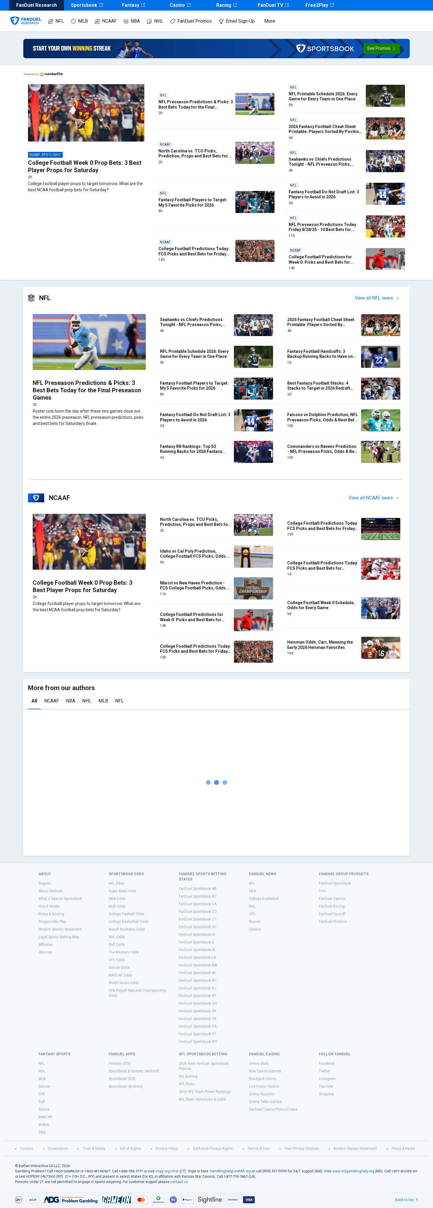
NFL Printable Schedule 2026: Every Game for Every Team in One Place (323, 97)
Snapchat (326, 1094)
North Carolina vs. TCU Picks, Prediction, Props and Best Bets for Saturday (193, 156)
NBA (135, 21)
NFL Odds (116, 883)
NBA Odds (117, 899)
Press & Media (403, 1148)
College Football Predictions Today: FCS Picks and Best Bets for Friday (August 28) (193, 253)
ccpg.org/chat (167, 1171)
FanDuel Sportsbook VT (197, 1034)
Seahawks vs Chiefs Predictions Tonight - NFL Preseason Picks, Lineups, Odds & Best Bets (320, 164)
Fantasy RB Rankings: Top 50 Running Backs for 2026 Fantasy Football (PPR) (191, 451)
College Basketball (264, 899)
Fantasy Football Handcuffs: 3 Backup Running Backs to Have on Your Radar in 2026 (320, 356)
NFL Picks (186, 1084)
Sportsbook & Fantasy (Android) (134, 1071)
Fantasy (130, 5)
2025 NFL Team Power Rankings (205, 1092)
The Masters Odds (124, 952)
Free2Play (316, 5)
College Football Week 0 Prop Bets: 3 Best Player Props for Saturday (84, 166)
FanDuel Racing (332, 906)
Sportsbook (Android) (126, 1086)
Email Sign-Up (240, 21)
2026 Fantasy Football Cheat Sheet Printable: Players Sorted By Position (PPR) (325, 131)
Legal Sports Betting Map (59, 937)
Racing (223, 5)
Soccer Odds (119, 968)
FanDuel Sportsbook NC (197, 980)
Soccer (254, 922)
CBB (42, 1132)
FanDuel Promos (194, 21)
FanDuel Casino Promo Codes (273, 1109)
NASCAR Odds (120, 975)
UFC (252, 914)
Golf (42, 1102)
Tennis (44, 1109)
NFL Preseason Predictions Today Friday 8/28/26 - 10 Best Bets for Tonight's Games (322, 229)
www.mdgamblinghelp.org (353, 1171)
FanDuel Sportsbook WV (198, 1042)
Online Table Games (265, 1102)
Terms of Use (259, 1148)
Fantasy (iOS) (119, 1063)
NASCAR (45, 1117)
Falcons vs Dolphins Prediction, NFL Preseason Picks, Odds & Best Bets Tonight (322, 419)
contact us (179, 1182)
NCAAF (109, 21)
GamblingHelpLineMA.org (230, 1171)
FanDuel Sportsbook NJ (197, 988)
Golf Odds (117, 945)
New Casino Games (265, 1071)
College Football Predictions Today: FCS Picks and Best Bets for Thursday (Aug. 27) (322, 568)
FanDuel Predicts (333, 922)
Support (45, 883)
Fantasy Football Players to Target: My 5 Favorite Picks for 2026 (192, 202)
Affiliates (46, 945)
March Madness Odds (127, 929)
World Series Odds (124, 983)
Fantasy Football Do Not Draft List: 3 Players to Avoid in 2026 (324, 195)
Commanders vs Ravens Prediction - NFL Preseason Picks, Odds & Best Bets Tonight (322, 451)
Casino (177, 5)
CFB (42, 1094)
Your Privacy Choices (302, 1148)
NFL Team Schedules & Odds (202, 1099)
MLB (83, 21)
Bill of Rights (130, 1148)
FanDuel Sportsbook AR (197, 889)
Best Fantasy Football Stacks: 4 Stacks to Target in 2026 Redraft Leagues (318, 388)
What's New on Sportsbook (60, 899)
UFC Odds (117, 960)
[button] (381, 48)
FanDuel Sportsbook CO (198, 912)
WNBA (44, 1125)
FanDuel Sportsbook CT (197, 919)
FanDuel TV (270, 5)
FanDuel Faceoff (332, 914)
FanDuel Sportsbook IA (197, 935)
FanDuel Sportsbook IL (196, 942)
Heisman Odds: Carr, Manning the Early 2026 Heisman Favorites (320, 645)
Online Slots (259, 1063)
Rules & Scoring (51, 914)
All (34, 701)
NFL (59, 21)
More (269, 21)
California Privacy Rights (213, 1148)
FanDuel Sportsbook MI (197, 973)
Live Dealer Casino (264, 1086)
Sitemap (45, 952)
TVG (322, 891)
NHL (158, 21)
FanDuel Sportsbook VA (197, 1026)
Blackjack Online (262, 1079)
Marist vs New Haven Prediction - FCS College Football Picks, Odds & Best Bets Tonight (195, 588)
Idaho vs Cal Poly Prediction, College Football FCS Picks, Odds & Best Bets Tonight (195, 556)
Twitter (324, 1071)
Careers (26, 1148)
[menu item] (25, 15)
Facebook (327, 1063)
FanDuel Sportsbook (335, 883)
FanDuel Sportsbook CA (197, 904)
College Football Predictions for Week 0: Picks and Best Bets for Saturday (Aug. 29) (320, 262)
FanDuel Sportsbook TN (197, 1019)
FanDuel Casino (332, 899)
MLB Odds (117, 906)
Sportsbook (84, 5)
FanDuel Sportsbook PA (197, 1011)
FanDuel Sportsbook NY (197, 996)
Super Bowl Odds (122, 891)
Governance (58, 1148)
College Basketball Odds (129, 922)
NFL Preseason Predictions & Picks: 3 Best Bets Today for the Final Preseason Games (195, 106)
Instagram (327, 1079)
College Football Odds (126, 914)
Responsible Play (52, 922)
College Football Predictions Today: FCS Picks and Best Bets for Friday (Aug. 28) (322, 528)
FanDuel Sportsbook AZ (197, 896)
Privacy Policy (167, 1148)
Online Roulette (261, 1094)
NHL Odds (117, 937)
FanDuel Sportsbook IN (197, 950)
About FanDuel (50, 891)
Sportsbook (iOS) (122, 1079)
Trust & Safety (93, 1148)
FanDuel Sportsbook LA (197, 958)
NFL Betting (188, 1076)
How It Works (49, 906)
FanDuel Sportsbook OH (198, 1003)
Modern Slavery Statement (60, 929)
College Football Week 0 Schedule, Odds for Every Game (321, 605)
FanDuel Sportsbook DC (197, 927)
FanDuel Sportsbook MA (198, 965)
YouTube (326, 1086)
